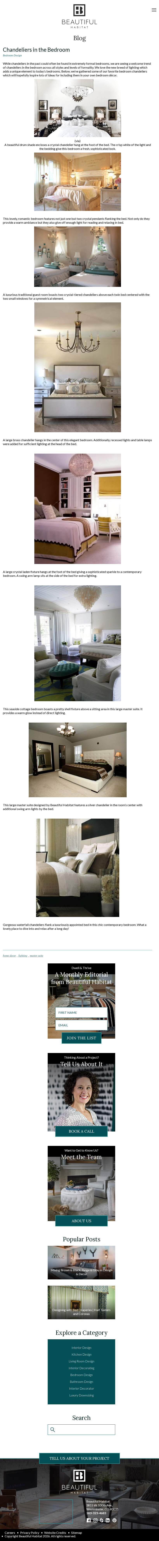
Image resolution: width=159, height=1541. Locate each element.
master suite (36, 956)
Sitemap (76, 1532)
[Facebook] (89, 1520)
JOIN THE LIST (81, 1037)
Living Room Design (81, 1361)
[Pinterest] (114, 1520)
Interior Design (81, 1347)
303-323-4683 (96, 1513)
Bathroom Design (81, 1381)
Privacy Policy (29, 1532)
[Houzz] (101, 1520)
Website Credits (55, 1532)
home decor (9, 956)
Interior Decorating (81, 1368)
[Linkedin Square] (108, 1520)
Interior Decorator (81, 1388)
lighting (22, 956)
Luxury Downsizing (81, 1395)
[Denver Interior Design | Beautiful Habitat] (79, 1481)
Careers (10, 1532)
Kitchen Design (82, 1354)
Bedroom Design (12, 55)
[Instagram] (95, 1520)
